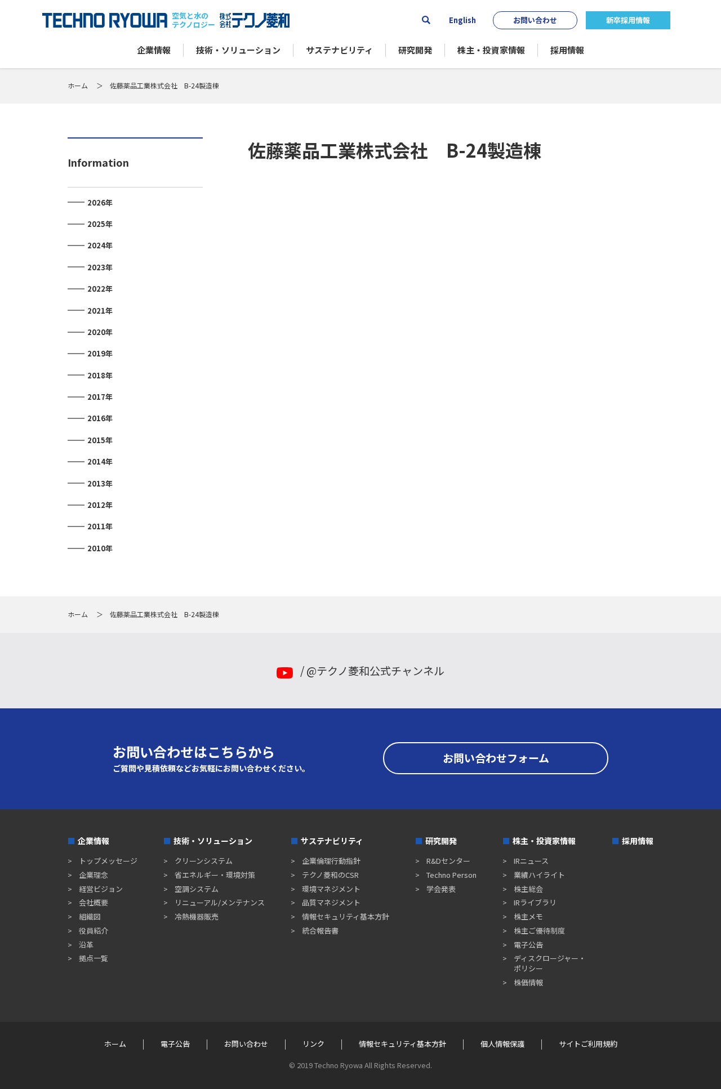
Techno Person (451, 874)
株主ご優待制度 (539, 930)
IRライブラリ (535, 902)
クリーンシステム (204, 860)
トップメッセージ (108, 860)
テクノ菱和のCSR (330, 874)
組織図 (90, 916)
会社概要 (93, 902)
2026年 (100, 202)
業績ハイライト (539, 874)
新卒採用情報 (628, 20)
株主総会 (528, 888)
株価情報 (528, 982)
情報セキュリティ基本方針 (345, 916)
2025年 (100, 223)
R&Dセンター (448, 860)
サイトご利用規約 (588, 1043)
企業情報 (93, 840)
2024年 (100, 245)
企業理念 (93, 874)
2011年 (100, 526)
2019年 (100, 353)
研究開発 (441, 840)
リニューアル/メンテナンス (220, 902)
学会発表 (441, 888)
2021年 (100, 310)
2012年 (100, 504)
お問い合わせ (535, 20)
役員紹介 (93, 930)
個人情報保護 (502, 1043)
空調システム (197, 888)
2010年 (100, 548)
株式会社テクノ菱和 (255, 20)
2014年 (100, 461)
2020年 (100, 332)
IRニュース (531, 860)
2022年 (100, 288)
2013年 (100, 483)
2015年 (100, 440)
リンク (313, 1043)
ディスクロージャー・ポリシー (550, 963)
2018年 (100, 375)
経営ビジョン (101, 888)
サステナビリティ (332, 840)
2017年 (100, 396)
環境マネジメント (331, 888)
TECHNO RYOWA (104, 20)
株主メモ (528, 916)
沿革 (86, 944)
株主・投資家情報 (544, 840)
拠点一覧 (93, 958)
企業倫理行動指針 (331, 860)
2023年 (100, 267)
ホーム (78, 85)
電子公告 (528, 944)
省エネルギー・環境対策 (215, 874)
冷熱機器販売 (197, 916)
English (462, 20)
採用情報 (637, 840)
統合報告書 (320, 930)
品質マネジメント (331, 902)
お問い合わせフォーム (496, 757)
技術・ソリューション (212, 840)
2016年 (100, 418)
